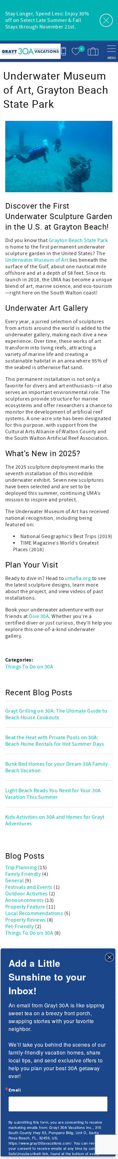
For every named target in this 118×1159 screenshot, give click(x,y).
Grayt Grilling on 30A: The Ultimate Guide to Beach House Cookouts (56, 714)
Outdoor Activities (27, 893)
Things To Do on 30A (29, 667)
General (15, 880)
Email (15, 1090)
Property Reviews (26, 920)
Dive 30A (39, 616)
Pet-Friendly (20, 926)
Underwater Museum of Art (37, 260)
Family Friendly (23, 874)
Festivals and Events (29, 887)
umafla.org (78, 578)
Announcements (25, 900)
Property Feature (25, 907)
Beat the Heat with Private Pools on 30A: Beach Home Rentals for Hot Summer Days (54, 740)
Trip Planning (21, 867)
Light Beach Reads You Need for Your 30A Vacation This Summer (53, 793)
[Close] (109, 956)
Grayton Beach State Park (78, 240)
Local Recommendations (34, 913)
